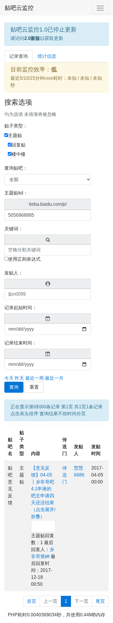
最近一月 (54, 378)
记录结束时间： (20, 342)
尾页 (100, 601)
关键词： (13, 228)
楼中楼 (18, 154)
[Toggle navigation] (100, 8)
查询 (14, 387)
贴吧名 (10, 446)
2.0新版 (32, 38)
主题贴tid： (16, 192)
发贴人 (78, 450)
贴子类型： (16, 125)
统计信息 (47, 56)
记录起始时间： (20, 307)
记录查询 (18, 56)
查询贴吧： (16, 168)
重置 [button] (34, 387)
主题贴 (15, 135)
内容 (35, 453)
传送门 (64, 446)
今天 (9, 378)
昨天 (19, 378)
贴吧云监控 (19, 8)
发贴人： (13, 272)
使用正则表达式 (24, 259)
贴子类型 (21, 443)
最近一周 (34, 378)
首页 (31, 601)
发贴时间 (96, 450)
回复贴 (18, 144)
